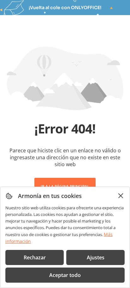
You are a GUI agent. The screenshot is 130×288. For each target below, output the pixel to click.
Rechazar (35, 257)
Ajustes (95, 257)
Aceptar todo (65, 275)
